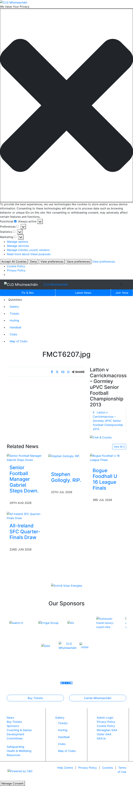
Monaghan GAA (107, 730)
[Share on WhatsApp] (68, 372)
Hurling (14, 320)
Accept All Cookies (13, 261)
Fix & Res (28, 292)
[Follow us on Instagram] (69, 683)
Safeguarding (15, 746)
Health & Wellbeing (19, 751)
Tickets (14, 313)
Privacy (87, 767)
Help (65, 767)
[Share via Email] (63, 372)
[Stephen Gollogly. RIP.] (64, 455)
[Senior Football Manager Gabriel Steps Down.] (25, 457)
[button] (66, 105)
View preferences (52, 261)
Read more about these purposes (29, 254)
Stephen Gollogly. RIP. (66, 477)
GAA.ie (101, 738)
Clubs (13, 334)
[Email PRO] (61, 683)
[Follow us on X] (66, 683)
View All (118, 446)
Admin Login (105, 717)
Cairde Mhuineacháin (97, 698)
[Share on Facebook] (52, 372)
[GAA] (45, 645)
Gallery (14, 306)
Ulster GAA (104, 734)
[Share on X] (57, 372)
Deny (33, 261)
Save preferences (78, 261)
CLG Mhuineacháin (55, 284)
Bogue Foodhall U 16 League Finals (105, 479)
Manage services (18, 246)
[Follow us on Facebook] (64, 683)
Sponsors (13, 726)
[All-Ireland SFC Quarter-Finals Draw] (25, 515)
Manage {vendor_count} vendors (28, 250)
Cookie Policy (16, 266)
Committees (15, 738)
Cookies (107, 767)
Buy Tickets (35, 698)
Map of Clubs (18, 341)
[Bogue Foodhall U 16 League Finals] (108, 457)
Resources (13, 755)
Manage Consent (12, 783)
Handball (15, 327)
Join (121, 292)
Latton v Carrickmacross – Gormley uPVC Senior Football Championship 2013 (108, 421)
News (83, 292)
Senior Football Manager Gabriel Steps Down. (24, 479)
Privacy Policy (16, 270)
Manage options (17, 241)
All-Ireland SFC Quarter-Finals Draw (25, 531)
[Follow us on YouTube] (71, 683)
